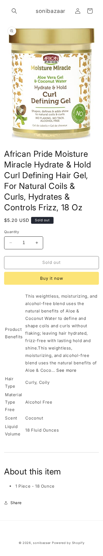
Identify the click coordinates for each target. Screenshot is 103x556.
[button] (14, 11)
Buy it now (51, 278)
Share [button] (16, 502)
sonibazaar (42, 543)
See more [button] (66, 370)
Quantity (11, 232)
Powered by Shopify (68, 543)
